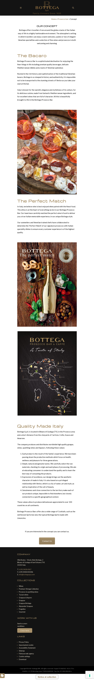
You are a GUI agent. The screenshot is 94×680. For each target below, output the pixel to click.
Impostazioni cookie (26, 645)
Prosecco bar (63, 19)
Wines (21, 586)
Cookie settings (24, 656)
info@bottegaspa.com (27, 575)
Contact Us (47, 541)
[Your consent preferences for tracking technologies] (89, 675)
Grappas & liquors (25, 598)
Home (53, 19)
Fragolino (22, 609)
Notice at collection (47, 677)
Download (22, 659)
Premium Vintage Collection (29, 589)
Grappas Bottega (25, 603)
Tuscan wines (23, 595)
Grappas (22, 600)
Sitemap (22, 651)
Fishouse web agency (26, 654)
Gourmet (22, 612)
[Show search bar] (73, 7)
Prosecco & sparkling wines (28, 592)
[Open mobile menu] (20, 7)
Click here (24, 630)
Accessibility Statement (27, 648)
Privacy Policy (24, 642)
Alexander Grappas (26, 606)
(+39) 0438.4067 (25, 569)
